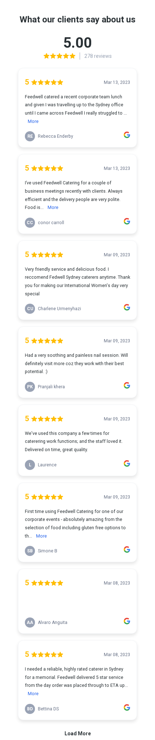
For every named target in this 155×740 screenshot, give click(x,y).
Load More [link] (78, 733)
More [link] (33, 121)
